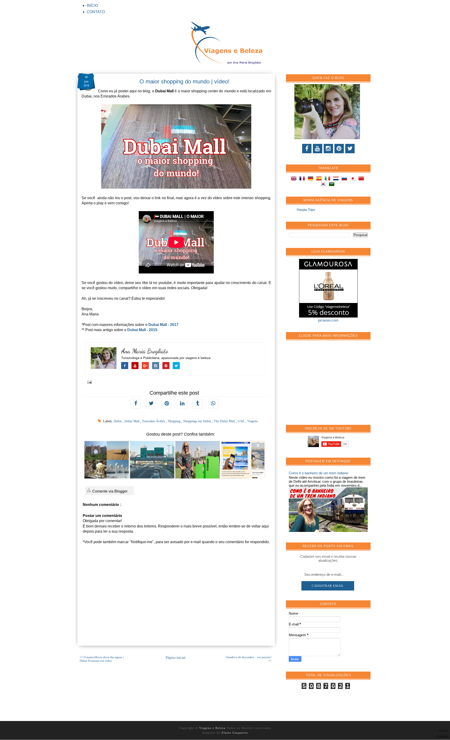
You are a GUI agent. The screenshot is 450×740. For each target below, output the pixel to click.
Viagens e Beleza (213, 728)
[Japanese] (353, 179)
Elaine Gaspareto (235, 732)
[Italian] (328, 179)
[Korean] (324, 185)
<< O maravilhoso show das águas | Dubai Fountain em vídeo (102, 659)
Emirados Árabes (154, 421)
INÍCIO (92, 5)
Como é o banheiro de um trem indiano (318, 473)
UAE (241, 421)
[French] (303, 179)
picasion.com (328, 320)
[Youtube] (317, 148)
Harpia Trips (306, 210)
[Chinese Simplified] (362, 179)
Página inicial (175, 657)
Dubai (118, 421)
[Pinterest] (339, 148)
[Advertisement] (324, 385)
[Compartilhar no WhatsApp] (213, 404)
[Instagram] (328, 148)
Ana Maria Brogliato (144, 351)
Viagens (252, 421)
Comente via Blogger (109, 491)
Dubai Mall (132, 421)
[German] (311, 179)
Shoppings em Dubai (197, 421)
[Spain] (320, 179)
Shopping (174, 421)
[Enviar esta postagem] (89, 382)
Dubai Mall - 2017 (163, 325)
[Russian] (345, 179)
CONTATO (96, 12)
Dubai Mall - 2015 (142, 330)
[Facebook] (306, 148)
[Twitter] (350, 148)
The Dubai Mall (225, 421)
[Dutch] (337, 179)
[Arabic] (332, 185)
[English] (294, 179)
